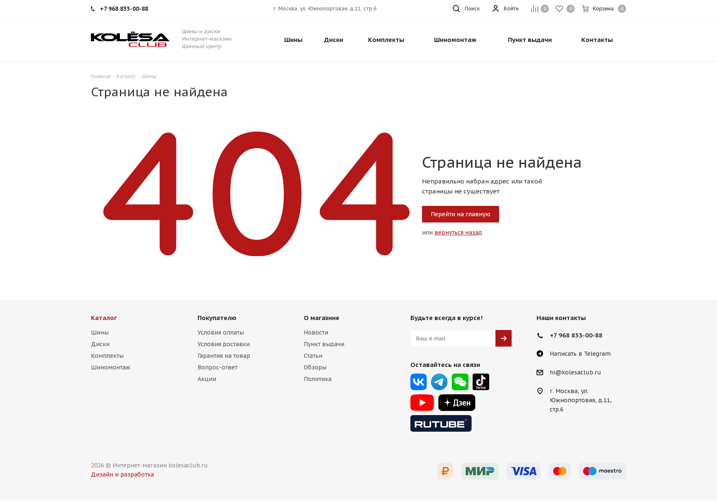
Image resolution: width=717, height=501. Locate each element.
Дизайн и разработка (122, 474)
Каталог (104, 318)
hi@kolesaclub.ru (575, 372)
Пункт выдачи (324, 344)
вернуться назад (458, 232)
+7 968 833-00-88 (576, 335)
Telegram (439, 382)
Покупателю (217, 318)
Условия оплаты (221, 332)
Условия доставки (224, 344)
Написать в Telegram (580, 353)
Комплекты (107, 355)
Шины (100, 332)
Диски (100, 344)
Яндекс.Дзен (457, 402)
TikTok (481, 382)
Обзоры (315, 367)
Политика (318, 379)
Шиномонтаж (110, 367)
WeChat (460, 382)
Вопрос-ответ (217, 367)
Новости (316, 332)
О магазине (321, 318)
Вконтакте (418, 382)
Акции (207, 379)
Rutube (441, 423)
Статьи (313, 355)
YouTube (422, 402)
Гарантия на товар (224, 355)
